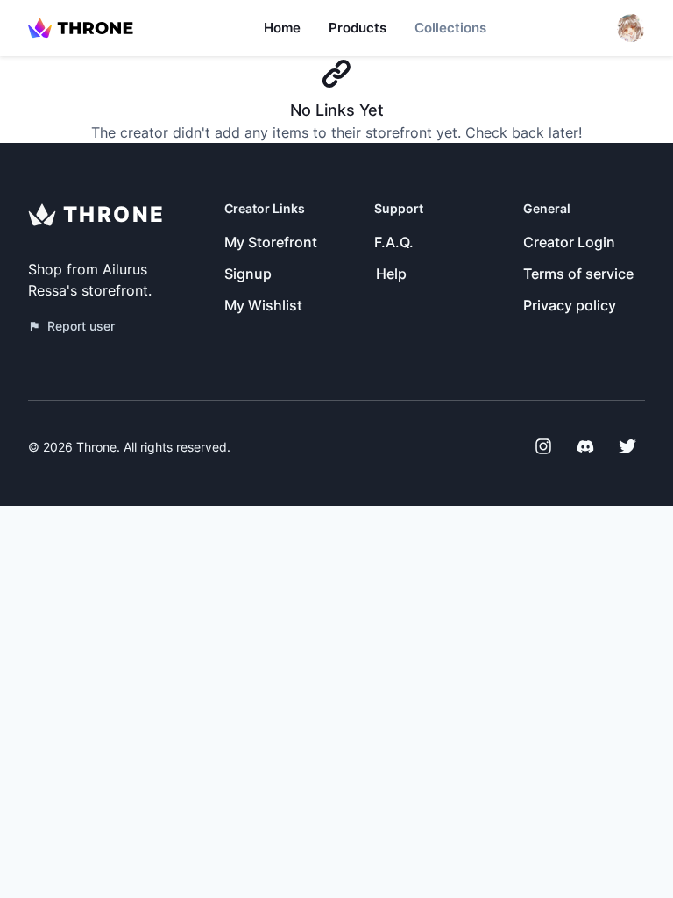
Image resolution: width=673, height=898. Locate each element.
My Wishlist (263, 305)
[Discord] (585, 446)
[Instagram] (543, 446)
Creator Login (569, 242)
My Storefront (270, 242)
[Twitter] (627, 446)
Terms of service (578, 273)
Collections (450, 27)
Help (391, 273)
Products (357, 27)
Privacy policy (569, 305)
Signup (248, 273)
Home (282, 27)
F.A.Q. (394, 242)
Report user (81, 325)
